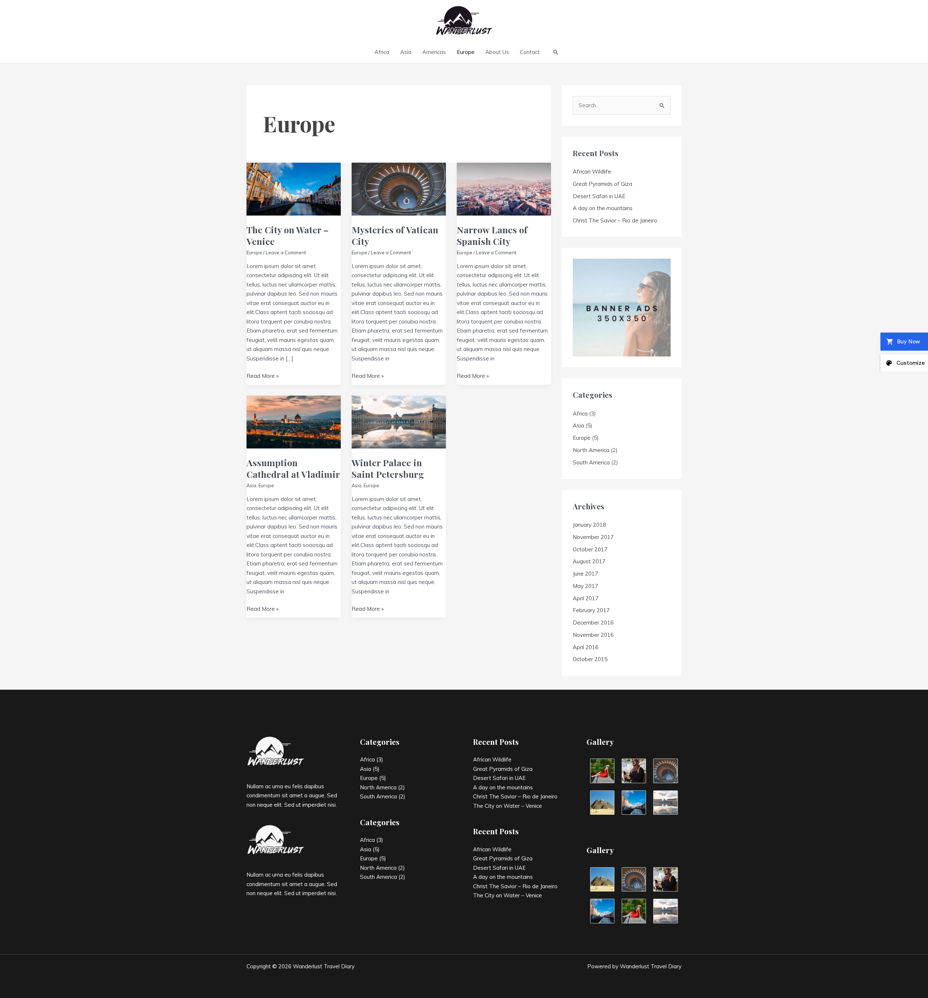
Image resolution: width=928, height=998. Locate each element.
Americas (434, 52)
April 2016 (585, 647)
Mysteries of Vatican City (395, 235)
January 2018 (589, 524)
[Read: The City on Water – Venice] (293, 188)
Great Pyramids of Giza (602, 183)
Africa (381, 52)
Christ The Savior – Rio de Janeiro (615, 220)
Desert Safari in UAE (599, 196)
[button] (555, 52)
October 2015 (590, 659)
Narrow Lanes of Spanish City (492, 235)
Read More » (262, 376)
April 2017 (585, 598)
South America (591, 462)
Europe (466, 52)
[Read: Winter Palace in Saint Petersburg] (399, 421)
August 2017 (589, 561)
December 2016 (593, 622)
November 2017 (593, 537)
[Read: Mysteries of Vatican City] (399, 188)
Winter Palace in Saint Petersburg (388, 468)
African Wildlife (592, 171)
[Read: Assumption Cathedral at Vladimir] (293, 421)
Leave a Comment (286, 252)
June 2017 (585, 573)
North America (591, 450)
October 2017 (590, 549)
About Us (497, 52)
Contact (530, 52)
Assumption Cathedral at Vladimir (293, 468)
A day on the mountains (603, 208)
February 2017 (591, 610)
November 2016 (593, 634)
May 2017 (585, 585)
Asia (405, 52)
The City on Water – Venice (287, 235)
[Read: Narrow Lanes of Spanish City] (504, 188)
